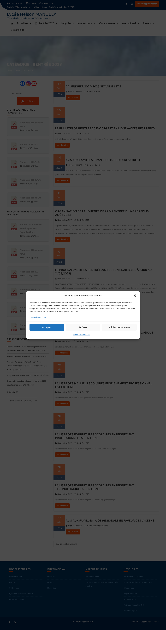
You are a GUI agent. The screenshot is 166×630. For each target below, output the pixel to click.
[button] (134, 295)
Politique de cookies (81, 334)
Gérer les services (38, 317)
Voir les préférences (119, 327)
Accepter (47, 327)
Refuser (83, 327)
